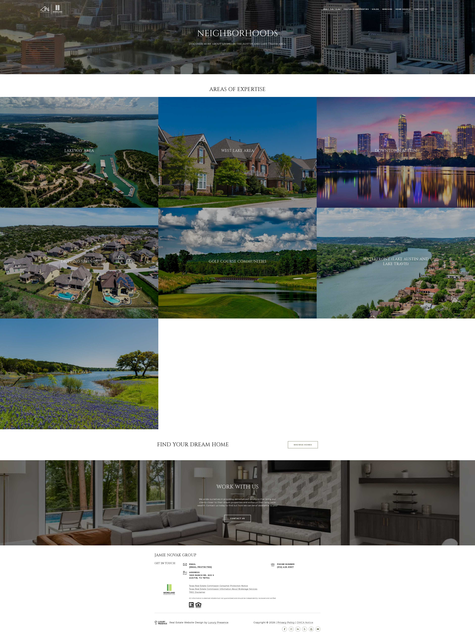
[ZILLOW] (311, 629)
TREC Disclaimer (197, 592)
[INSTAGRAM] (291, 629)
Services (387, 9)
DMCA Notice (305, 622)
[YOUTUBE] (317, 629)
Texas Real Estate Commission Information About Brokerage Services (223, 589)
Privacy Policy (286, 622)
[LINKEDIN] (297, 629)
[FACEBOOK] (284, 629)
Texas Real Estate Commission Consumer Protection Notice (218, 586)
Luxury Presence (218, 622)
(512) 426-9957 (285, 567)
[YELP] (304, 629)
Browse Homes (303, 445)
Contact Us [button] (237, 518)
